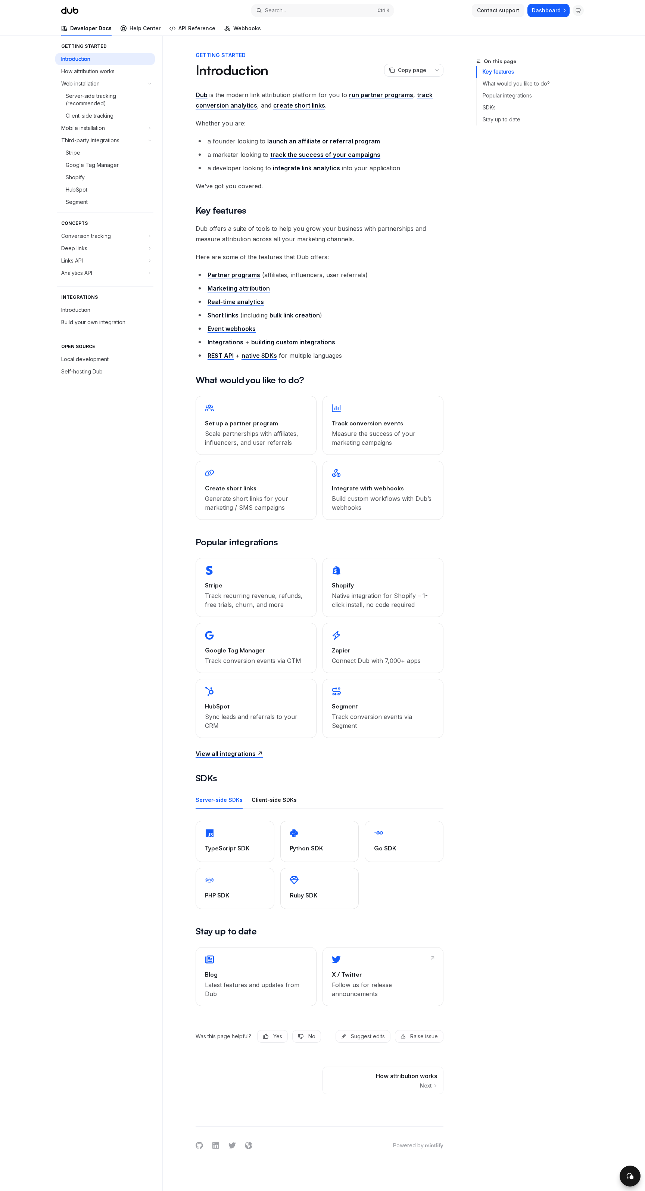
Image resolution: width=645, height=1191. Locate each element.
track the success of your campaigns (325, 154)
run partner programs (381, 95)
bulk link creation (294, 315)
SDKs (489, 107)
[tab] (219, 799)
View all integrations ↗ (229, 753)
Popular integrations (507, 95)
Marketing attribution (239, 288)
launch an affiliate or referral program (323, 141)
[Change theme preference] (578, 10)
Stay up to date (501, 119)
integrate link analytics (306, 168)
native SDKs (259, 355)
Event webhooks (232, 328)
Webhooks (247, 28)
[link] (256, 425)
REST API (221, 355)
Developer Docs (91, 28)
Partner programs (234, 275)
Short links (223, 315)
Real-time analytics (236, 301)
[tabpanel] (319, 865)
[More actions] (437, 70)
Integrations (225, 342)
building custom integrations (293, 342)
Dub (202, 95)
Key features (498, 71)
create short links (299, 105)
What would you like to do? (516, 83)
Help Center (145, 28)
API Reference (196, 28)
